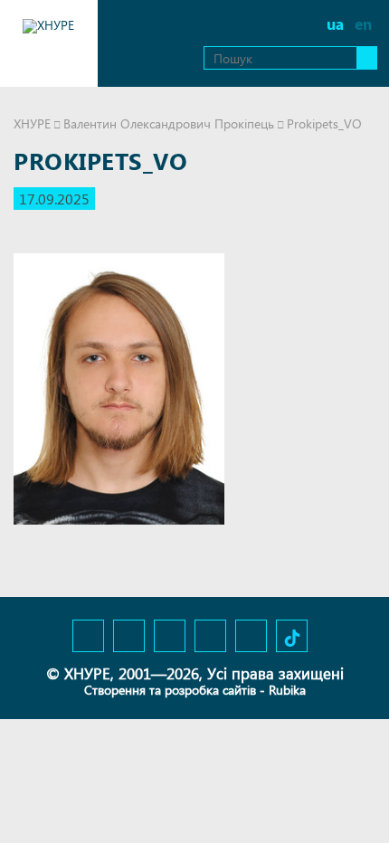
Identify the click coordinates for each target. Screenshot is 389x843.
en (363, 24)
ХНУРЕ (32, 123)
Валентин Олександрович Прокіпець (168, 123)
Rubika (287, 689)
